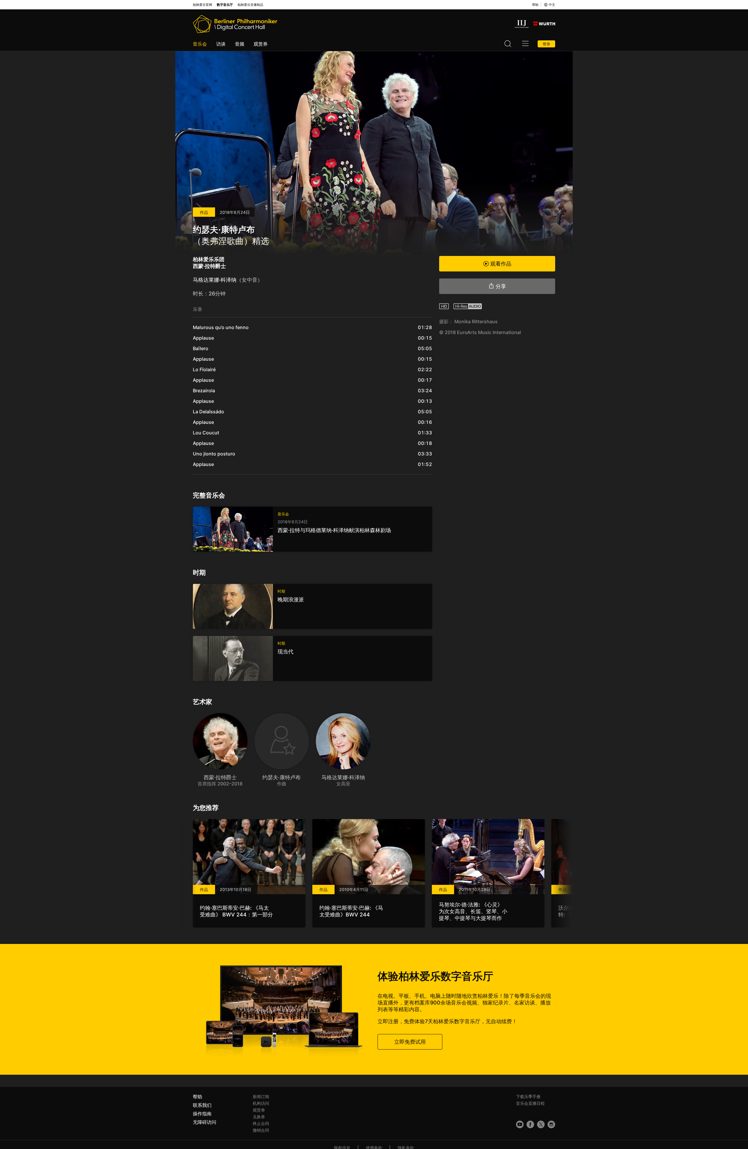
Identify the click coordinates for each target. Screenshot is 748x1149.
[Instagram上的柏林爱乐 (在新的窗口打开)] (551, 1124)
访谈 (221, 44)
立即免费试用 (410, 1042)
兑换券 (259, 1116)
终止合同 (261, 1123)
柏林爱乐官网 (202, 5)
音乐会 (200, 44)
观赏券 (261, 44)
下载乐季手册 (528, 1096)
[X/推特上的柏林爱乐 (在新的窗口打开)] (541, 1124)
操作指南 (202, 1114)
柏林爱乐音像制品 (250, 5)
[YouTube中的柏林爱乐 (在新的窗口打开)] (520, 1124)
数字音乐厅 (225, 5)
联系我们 (202, 1105)
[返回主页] (235, 24)
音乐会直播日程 (530, 1103)
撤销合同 (261, 1130)
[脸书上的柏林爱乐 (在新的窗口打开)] (530, 1124)
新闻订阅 (261, 1096)
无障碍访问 (204, 1122)
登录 (546, 44)
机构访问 (261, 1103)
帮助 (535, 4)
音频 (239, 44)
